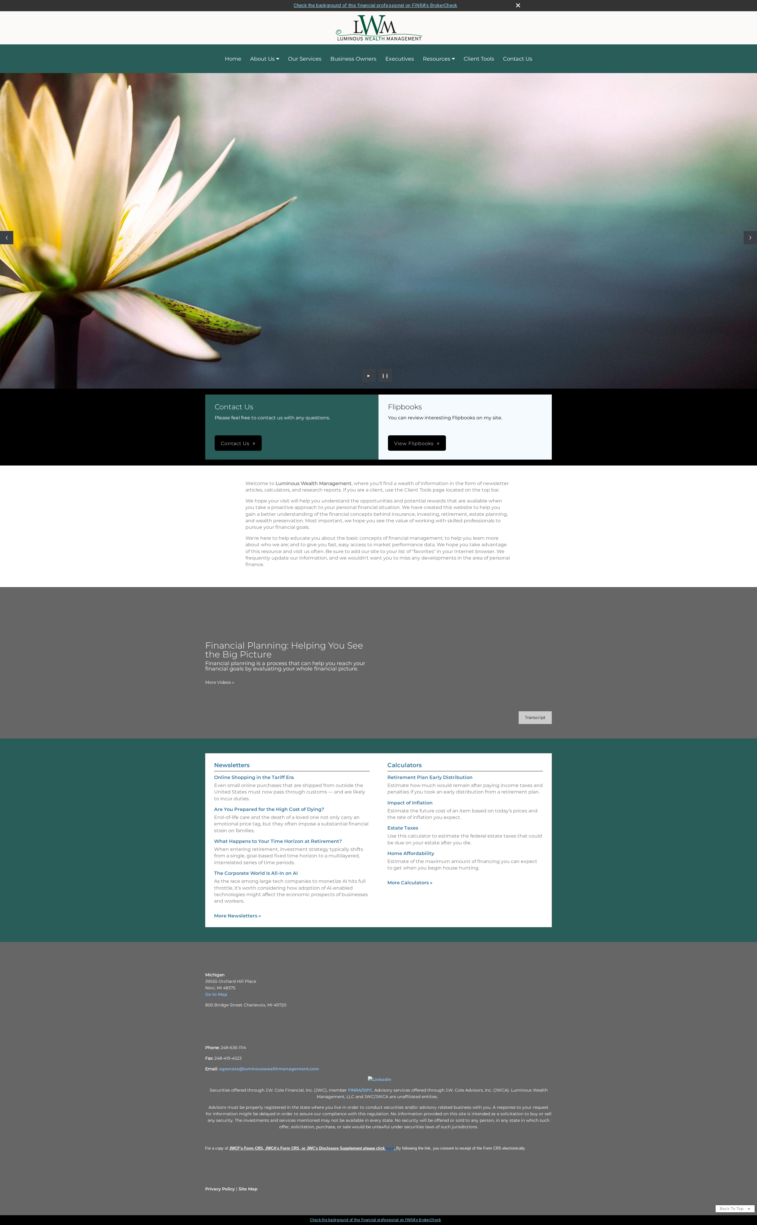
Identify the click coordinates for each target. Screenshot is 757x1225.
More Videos (219, 682)
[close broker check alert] (518, 5)
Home (233, 59)
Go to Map (216, 994)
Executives (399, 59)
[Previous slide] (6, 237)
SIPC (367, 1090)
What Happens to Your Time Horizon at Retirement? (278, 841)
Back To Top (732, 1208)
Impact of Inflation (410, 803)
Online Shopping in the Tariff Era (254, 777)
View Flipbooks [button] (414, 443)
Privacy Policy (220, 1189)
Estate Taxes (402, 828)
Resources (436, 59)
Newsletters (232, 765)
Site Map (248, 1189)
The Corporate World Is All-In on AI (256, 873)
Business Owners (353, 59)
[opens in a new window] (380, 1079)
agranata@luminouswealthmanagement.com (269, 1069)
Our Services (304, 59)
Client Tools (479, 59)
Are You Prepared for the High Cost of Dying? (269, 809)
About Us (262, 59)
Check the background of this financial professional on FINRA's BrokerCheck (375, 5)
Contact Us (517, 59)
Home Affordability (410, 853)
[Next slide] (750, 237)
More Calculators (410, 882)
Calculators (404, 765)
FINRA (354, 1090)
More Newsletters (237, 916)
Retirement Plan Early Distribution (430, 777)
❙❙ (385, 375)
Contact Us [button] (235, 443)
